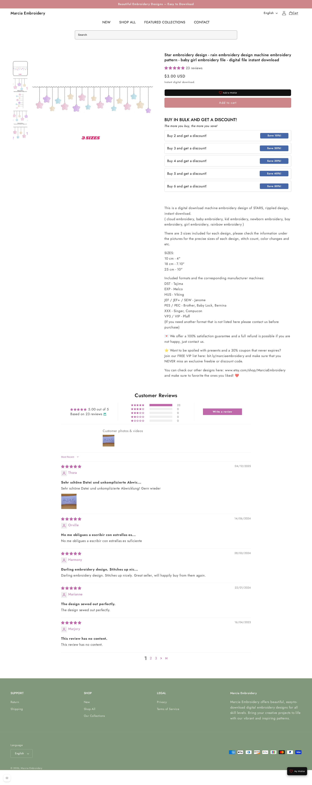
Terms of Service (168, 709)
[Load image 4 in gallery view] (20, 117)
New (87, 702)
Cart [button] (294, 13)
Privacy (162, 702)
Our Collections (94, 716)
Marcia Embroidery (31, 768)
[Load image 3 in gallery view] (20, 101)
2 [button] (151, 658)
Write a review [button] (222, 412)
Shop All (89, 709)
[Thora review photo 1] (69, 501)
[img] (71, 466)
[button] (175, 68)
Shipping (17, 709)
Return (15, 702)
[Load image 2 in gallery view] (20, 84)
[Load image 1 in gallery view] (20, 68)
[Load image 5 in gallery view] (20, 133)
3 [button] (156, 658)
